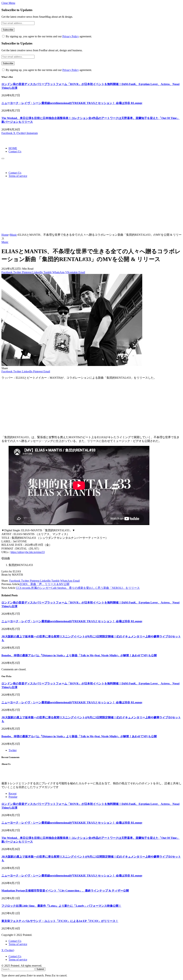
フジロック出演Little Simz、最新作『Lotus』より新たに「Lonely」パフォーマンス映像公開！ (61, 905)
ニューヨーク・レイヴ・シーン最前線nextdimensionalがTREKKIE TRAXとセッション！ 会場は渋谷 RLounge (71, 103)
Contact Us (15, 151)
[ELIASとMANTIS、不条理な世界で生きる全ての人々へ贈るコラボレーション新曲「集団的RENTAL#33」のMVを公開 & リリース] (71, 365)
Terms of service (18, 175)
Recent (12, 793)
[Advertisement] (91, 206)
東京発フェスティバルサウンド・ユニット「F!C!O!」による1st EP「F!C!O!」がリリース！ (59, 920)
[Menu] (2, 158)
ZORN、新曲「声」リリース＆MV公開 (44, 584)
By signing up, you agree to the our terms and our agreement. (48, 36)
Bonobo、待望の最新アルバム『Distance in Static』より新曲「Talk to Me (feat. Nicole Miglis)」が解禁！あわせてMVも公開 (79, 655)
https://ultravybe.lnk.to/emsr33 (28, 552)
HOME (13, 148)
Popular (13, 796)
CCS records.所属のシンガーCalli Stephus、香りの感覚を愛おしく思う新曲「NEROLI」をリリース (78, 587)
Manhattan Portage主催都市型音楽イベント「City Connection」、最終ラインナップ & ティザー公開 (65, 890)
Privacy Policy (70, 36)
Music (4, 242)
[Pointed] (13, 142)
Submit (40, 969)
